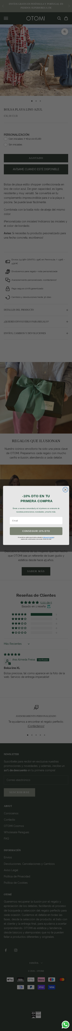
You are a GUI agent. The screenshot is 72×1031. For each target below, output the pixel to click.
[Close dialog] (65, 489)
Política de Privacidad (48, 537)
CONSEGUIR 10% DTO (36, 531)
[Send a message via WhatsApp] (65, 1024)
